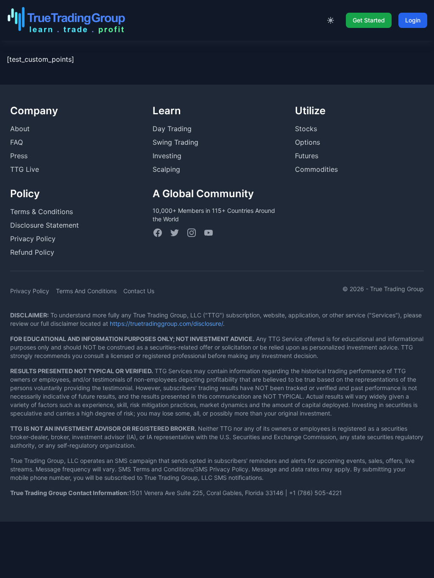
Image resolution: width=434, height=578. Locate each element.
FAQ (16, 142)
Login (412, 20)
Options (307, 142)
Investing (167, 155)
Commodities (316, 169)
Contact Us (138, 291)
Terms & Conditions (41, 211)
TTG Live (24, 169)
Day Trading (172, 128)
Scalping (166, 169)
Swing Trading (175, 142)
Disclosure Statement (44, 225)
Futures (306, 155)
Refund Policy (32, 252)
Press (19, 155)
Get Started (369, 20)
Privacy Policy (33, 238)
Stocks (306, 128)
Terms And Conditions (86, 291)
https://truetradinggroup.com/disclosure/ (166, 323)
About (20, 128)
